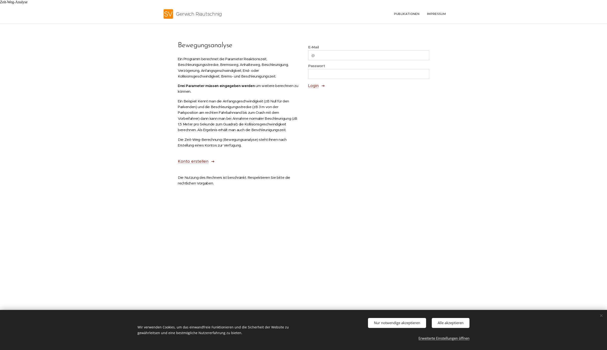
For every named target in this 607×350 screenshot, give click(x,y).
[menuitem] (408, 14)
